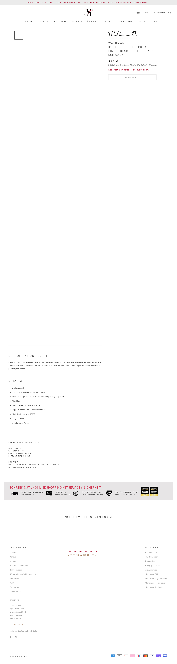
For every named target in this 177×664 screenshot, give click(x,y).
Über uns (92, 21)
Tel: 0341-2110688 (18, 624)
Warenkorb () (162, 13)
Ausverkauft (132, 77)
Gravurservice (125, 21)
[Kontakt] (138, 12)
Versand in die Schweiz (19, 565)
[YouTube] (16, 636)
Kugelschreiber (151, 557)
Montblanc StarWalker (154, 587)
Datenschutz (15, 587)
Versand (13, 561)
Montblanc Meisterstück (155, 583)
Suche (147, 13)
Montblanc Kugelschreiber (156, 578)
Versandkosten (124, 65)
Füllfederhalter (151, 552)
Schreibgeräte (27, 21)
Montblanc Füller (152, 574)
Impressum (14, 578)
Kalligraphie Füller (152, 565)
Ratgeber (77, 21)
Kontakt (107, 21)
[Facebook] (11, 636)
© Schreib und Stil (20, 656)
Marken (44, 21)
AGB (12, 583)
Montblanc (60, 21)
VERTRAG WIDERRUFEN (82, 555)
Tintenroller (150, 561)
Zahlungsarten (16, 570)
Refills (154, 21)
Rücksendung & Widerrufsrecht (23, 574)
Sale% (142, 21)
